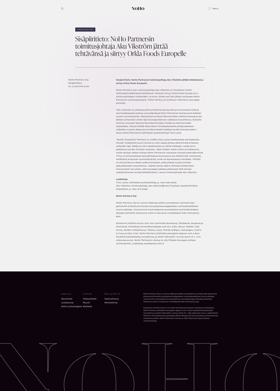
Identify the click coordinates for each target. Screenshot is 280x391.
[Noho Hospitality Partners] (138, 8)
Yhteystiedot (89, 298)
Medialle (87, 306)
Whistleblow (111, 302)
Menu (216, 8)
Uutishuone (67, 302)
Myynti (86, 302)
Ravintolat (66, 298)
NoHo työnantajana (70, 306)
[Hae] (62, 8)
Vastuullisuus (111, 298)
